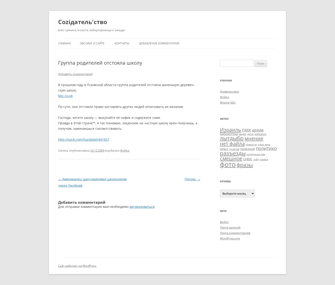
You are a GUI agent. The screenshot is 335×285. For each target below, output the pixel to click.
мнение (254, 138)
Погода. (193, 179)
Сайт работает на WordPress (77, 266)
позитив (234, 149)
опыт (224, 148)
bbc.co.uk (65, 96)
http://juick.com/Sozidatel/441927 (83, 139)
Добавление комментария (159, 43)
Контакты (122, 43)
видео (242, 134)
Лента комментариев (235, 233)
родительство (256, 154)
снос (247, 158)
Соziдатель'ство (82, 22)
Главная (64, 43)
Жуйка (124, 150)
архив (257, 130)
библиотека (229, 134)
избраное (260, 134)
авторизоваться (142, 206)
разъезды (233, 153)
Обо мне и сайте (92, 43)
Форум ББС (228, 102)
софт (256, 159)
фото (228, 164)
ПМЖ (246, 130)
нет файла (232, 143)
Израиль (230, 129)
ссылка (264, 159)
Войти (224, 222)
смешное (231, 158)
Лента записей (230, 227)
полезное (247, 149)
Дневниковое (229, 91)
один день (264, 144)
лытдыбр (232, 138)
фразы (245, 164)
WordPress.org (230, 238)
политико (266, 148)
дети (250, 134)
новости (251, 144)
